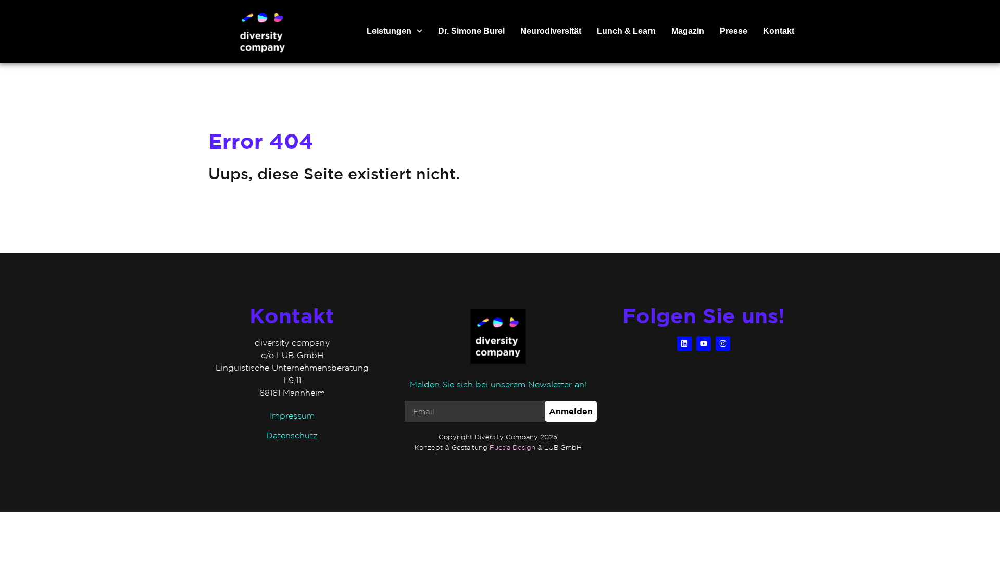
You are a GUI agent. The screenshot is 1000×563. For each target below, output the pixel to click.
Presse (733, 31)
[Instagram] (723, 343)
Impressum (292, 415)
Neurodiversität (550, 31)
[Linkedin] (684, 343)
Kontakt (778, 31)
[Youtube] (703, 343)
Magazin (687, 31)
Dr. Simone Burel (471, 31)
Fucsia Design (512, 447)
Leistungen (389, 31)
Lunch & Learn (626, 31)
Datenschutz (292, 435)
